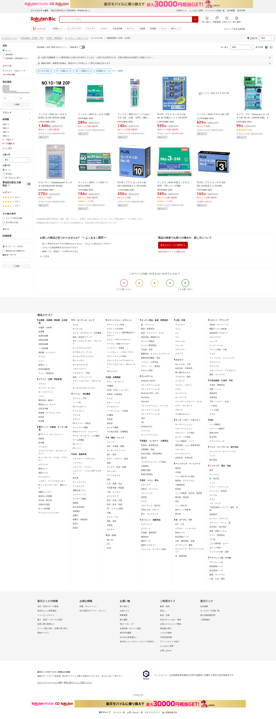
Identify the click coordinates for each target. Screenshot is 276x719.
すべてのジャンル (9, 38)
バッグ (212, 456)
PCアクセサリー (80, 407)
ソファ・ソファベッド (219, 487)
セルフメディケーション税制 (49, 682)
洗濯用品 (213, 397)
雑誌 (109, 479)
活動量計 (76, 511)
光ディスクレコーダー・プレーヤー (87, 342)
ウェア (212, 354)
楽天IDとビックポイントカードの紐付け (137, 641)
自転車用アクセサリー (219, 333)
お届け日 (6, 165)
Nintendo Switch (148, 381)
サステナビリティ (152, 712)
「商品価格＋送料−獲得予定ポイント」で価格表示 (56, 47)
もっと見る (44, 256)
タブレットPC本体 (115, 329)
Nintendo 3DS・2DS (150, 393)
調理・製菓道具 (147, 329)
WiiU (143, 418)
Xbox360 (145, 401)
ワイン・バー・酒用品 (150, 366)
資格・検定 (111, 521)
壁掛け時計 (214, 433)
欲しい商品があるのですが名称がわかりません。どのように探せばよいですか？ (76, 244)
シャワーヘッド (79, 494)
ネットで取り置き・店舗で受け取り (52, 628)
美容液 (144, 497)
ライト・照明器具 (46, 373)
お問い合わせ (166, 650)
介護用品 (145, 466)
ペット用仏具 (181, 505)
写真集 (110, 525)
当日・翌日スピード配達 (47, 606)
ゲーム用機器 (78, 440)
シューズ (213, 341)
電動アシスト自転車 (218, 329)
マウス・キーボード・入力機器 (86, 436)
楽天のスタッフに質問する (173, 245)
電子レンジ (176, 29)
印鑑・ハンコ (215, 389)
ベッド (212, 483)
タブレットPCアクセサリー (119, 340)
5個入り (6, 136)
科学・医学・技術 (114, 504)
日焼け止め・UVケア (150, 510)
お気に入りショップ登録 (170, 624)
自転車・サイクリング (219, 325)
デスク (212, 499)
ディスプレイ (78, 411)
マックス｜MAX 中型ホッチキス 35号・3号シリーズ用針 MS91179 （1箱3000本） (174, 185)
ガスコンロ (43, 464)
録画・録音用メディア (82, 337)
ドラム (110, 398)
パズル (178, 389)
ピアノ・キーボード (115, 382)
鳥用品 (178, 489)
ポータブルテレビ (80, 364)
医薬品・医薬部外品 (149, 445)
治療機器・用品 (147, 449)
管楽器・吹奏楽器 (114, 394)
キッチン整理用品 (148, 345)
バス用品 (213, 406)
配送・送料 (165, 606)
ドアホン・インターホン (185, 528)
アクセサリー (112, 407)
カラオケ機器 (112, 427)
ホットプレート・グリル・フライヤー (52, 458)
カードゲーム (181, 393)
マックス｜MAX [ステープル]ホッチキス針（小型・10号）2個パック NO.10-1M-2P (134, 117)
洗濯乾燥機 (43, 336)
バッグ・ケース (216, 345)
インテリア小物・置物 (219, 552)
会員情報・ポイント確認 (130, 628)
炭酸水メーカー (45, 492)
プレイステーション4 (150, 389)
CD (108, 544)
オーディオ (77, 329)
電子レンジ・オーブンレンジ (50, 434)
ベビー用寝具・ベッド (184, 441)
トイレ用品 (214, 410)
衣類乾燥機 (43, 340)
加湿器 (41, 417)
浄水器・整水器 (45, 500)
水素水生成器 (44, 504)
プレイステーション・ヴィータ (154, 406)
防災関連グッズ (182, 537)
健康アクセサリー (148, 545)
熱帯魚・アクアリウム (184, 480)
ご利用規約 (205, 620)
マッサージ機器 (79, 499)
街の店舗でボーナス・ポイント (93, 611)
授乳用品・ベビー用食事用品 (187, 445)
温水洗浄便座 (78, 507)
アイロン (42, 357)
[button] (6, 89)
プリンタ (76, 415)
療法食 (178, 514)
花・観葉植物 (181, 556)
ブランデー (180, 349)
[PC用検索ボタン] (195, 19)
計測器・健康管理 (148, 532)
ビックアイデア (74, 29)
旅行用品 (213, 460)
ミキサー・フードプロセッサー (51, 481)
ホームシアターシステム (83, 356)
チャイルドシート (183, 453)
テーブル (213, 495)
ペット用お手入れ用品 (184, 476)
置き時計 (213, 437)
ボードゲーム (181, 397)
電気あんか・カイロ (47, 404)
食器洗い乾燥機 (45, 496)
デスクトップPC (80, 398)
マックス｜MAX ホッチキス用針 (94, 114)
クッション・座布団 (218, 491)
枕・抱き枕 (214, 478)
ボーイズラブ (112, 496)
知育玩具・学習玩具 (183, 368)
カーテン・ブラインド (219, 518)
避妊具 (144, 458)
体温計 (75, 528)
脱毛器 (75, 478)
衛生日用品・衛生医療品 (151, 453)
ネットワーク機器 (80, 427)
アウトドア (214, 366)
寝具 (211, 470)
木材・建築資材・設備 (184, 541)
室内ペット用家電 (183, 510)
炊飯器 (41, 438)
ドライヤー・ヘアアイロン (84, 459)
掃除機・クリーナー (47, 352)
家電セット (58, 29)
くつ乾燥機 (43, 348)
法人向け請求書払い (128, 637)
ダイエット (146, 528)
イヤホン (104, 29)
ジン (177, 333)
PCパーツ (77, 444)
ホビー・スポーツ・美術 (117, 459)
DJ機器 (110, 415)
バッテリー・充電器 (115, 348)
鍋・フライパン (147, 325)
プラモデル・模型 (183, 376)
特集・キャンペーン (88, 606)
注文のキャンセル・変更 (170, 620)
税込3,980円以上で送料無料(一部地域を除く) (70, 10)
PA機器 (110, 386)
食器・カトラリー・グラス (152, 333)
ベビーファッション (183, 428)
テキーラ (179, 354)
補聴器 (75, 503)
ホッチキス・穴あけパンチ (76, 38)
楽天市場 (241, 10)
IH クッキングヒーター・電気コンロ (53, 486)
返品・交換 (165, 615)
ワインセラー (44, 477)
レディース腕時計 (217, 428)
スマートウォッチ (217, 441)
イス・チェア (215, 503)
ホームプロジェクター (82, 348)
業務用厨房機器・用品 (150, 358)
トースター (43, 447)
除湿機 (41, 421)
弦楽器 (110, 419)
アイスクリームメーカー (48, 513)
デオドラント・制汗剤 (150, 505)
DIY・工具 (179, 524)
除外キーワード (9, 255)
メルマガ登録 (166, 633)
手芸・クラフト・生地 (219, 401)
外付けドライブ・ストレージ (85, 432)
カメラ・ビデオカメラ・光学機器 (87, 333)
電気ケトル (43, 473)
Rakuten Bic (43, 19)
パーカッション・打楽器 (117, 411)
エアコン (131, 29)
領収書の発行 (166, 628)
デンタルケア (78, 486)
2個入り (6, 124)
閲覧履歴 (123, 615)
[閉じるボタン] (270, 57)
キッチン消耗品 (147, 341)
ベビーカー (180, 449)
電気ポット (43, 468)
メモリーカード (79, 369)
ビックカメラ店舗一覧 (215, 10)
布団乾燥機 (43, 344)
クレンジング (147, 493)
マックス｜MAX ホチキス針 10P (213, 114)
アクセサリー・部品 (81, 373)
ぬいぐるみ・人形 (183, 364)
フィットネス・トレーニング (221, 358)
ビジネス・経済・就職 (116, 467)
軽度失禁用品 (147, 474)
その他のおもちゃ (183, 414)
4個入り (6, 132)
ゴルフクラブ (215, 337)
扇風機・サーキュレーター (49, 413)
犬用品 (178, 472)
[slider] (2, 93)
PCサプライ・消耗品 (82, 423)
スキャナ (76, 419)
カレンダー (111, 471)
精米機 (41, 443)
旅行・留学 (111, 454)
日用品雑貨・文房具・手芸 (31, 38)
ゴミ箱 (212, 539)
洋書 (109, 513)
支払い (163, 611)
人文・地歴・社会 (114, 484)
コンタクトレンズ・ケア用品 (153, 462)
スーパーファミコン (149, 435)
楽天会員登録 (239, 29)
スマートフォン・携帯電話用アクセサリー (121, 334)
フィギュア (180, 381)
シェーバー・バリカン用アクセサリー (87, 472)
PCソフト (77, 448)
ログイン (228, 29)
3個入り (6, 128)
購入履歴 (123, 620)
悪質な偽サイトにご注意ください (78, 682)
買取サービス (43, 633)
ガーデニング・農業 (183, 545)
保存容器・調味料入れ (150, 337)
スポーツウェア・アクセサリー (222, 370)
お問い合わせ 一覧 (135, 712)
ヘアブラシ (77, 463)
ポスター (111, 529)
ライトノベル (112, 517)
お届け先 (6, 155)
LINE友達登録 (166, 637)
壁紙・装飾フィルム (218, 531)
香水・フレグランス (149, 514)
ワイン (178, 329)
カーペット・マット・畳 (219, 523)
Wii (142, 422)
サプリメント (147, 524)
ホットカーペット (46, 392)
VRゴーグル (112, 371)
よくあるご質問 (196, 10)
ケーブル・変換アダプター (118, 344)
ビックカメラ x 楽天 (39, 10)
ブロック (179, 410)
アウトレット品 (216, 562)
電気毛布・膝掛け (46, 400)
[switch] (28, 184)
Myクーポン (125, 624)
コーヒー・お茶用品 (149, 362)
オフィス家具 (215, 548)
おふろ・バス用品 (183, 437)
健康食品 (145, 537)
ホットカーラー (79, 482)
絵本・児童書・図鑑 (115, 446)
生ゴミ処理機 (44, 508)
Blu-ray (110, 540)
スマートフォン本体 (115, 325)
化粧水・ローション (149, 489)
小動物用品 (180, 485)
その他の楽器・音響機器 (117, 432)
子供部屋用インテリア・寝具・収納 (223, 508)
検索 (17, 104)
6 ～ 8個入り (8, 140)
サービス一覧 (119, 712)
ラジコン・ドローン (183, 385)
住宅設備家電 (44, 369)
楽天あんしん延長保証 (47, 611)
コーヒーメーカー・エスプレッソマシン (52, 452)
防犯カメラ (180, 532)
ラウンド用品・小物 (218, 349)
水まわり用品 (147, 370)
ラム (177, 337)
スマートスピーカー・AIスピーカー (87, 382)
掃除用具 (213, 393)
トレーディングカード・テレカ (188, 401)
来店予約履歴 (125, 633)
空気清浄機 (117, 29)
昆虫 (177, 501)
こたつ (41, 396)
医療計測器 (146, 470)
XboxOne (145, 397)
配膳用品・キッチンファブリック (155, 354)
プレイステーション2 (150, 414)
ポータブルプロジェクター (84, 388)
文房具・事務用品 (54, 38)
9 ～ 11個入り (9, 143)
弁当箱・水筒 (147, 349)
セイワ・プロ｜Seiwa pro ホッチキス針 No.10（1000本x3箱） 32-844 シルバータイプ (253, 117)
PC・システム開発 (115, 508)
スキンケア (146, 485)
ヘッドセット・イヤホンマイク (120, 352)
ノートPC (77, 402)
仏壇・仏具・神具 (217, 579)
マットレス (214, 474)
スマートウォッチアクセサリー (120, 360)
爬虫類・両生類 (182, 497)
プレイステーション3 (150, 410)
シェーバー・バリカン (82, 467)
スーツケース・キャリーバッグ (222, 451)
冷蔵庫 (142, 29)
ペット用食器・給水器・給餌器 (188, 493)
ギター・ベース (113, 402)
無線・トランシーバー (82, 377)
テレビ (163, 29)
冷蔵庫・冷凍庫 (45, 327)
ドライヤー (90, 29)
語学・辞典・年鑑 (114, 500)
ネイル (144, 501)
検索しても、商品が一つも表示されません (60, 251)
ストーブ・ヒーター (47, 388)
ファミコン (146, 431)
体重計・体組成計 (80, 519)
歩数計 (75, 515)
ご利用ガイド (181, 10)
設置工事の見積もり (46, 624)
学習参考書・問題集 (115, 488)
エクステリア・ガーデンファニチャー (189, 550)
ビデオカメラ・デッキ (82, 352)
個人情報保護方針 (208, 615)
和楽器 (110, 423)
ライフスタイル (113, 475)
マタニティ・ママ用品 (184, 433)
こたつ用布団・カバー (219, 543)
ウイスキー (180, 325)
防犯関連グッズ (216, 566)
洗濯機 (153, 29)
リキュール (180, 341)
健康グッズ (146, 541)
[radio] (4, 50)
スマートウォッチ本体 (116, 356)
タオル (212, 414)
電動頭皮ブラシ (79, 490)
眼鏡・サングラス (217, 374)
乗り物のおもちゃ (183, 372)
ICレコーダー (78, 360)
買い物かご (124, 606)
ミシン (41, 361)
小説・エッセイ (113, 492)
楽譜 (109, 463)
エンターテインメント (116, 450)
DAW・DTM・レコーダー (118, 390)
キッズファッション (183, 424)
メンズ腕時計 (215, 424)
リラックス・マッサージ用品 (153, 549)
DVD (109, 548)
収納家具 (213, 514)
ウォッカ (179, 345)
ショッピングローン (46, 615)
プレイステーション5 (150, 385)
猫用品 (178, 468)
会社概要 (231, 10)
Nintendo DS (146, 426)
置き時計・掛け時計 (218, 527)
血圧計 (75, 524)
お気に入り (124, 611)
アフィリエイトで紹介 (169, 641)
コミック (111, 442)
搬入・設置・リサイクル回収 (49, 620)
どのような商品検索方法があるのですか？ (60, 247)
